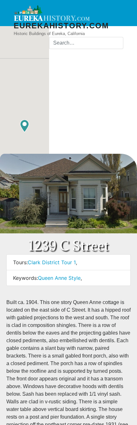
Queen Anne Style (59, 278)
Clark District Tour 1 (52, 262)
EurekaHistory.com (61, 25)
